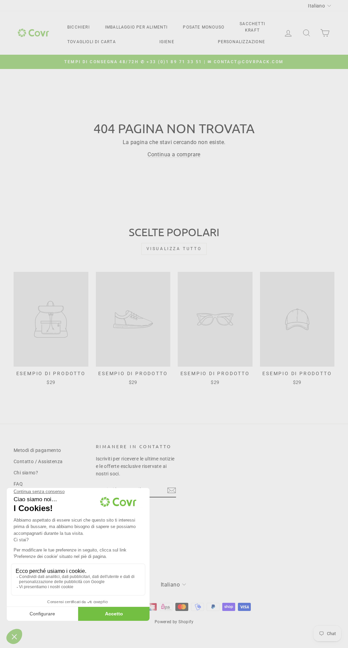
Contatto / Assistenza (38, 461)
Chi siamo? (26, 472)
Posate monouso (203, 27)
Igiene (166, 41)
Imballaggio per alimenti (136, 27)
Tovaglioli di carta (91, 41)
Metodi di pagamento (37, 450)
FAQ (18, 484)
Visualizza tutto (174, 248)
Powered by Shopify (174, 621)
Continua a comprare (174, 154)
